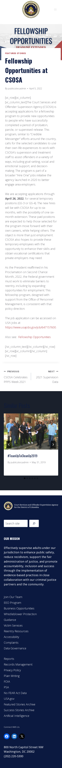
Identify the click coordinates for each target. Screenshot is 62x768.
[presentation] (31, 431)
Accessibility (11, 637)
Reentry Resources (16, 631)
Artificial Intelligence (16, 716)
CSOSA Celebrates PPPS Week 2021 (16, 377)
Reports (9, 659)
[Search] (34, 523)
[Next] (53, 444)
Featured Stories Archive (19, 704)
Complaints (11, 642)
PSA (6, 687)
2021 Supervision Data (47, 377)
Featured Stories (15, 53)
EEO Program (12, 603)
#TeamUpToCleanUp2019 (22, 455)
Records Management (18, 664)
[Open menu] (55, 9)
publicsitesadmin (17, 88)
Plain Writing (12, 676)
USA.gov (9, 699)
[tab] (24, 478)
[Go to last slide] (8, 444)
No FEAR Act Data (15, 693)
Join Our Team (13, 597)
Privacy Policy (12, 670)
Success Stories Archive (19, 710)
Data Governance (15, 648)
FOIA (7, 681)
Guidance (10, 620)
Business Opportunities (19, 608)
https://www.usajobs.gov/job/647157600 (30, 327)
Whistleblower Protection (20, 614)
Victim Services (13, 625)
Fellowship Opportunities (34, 337)
